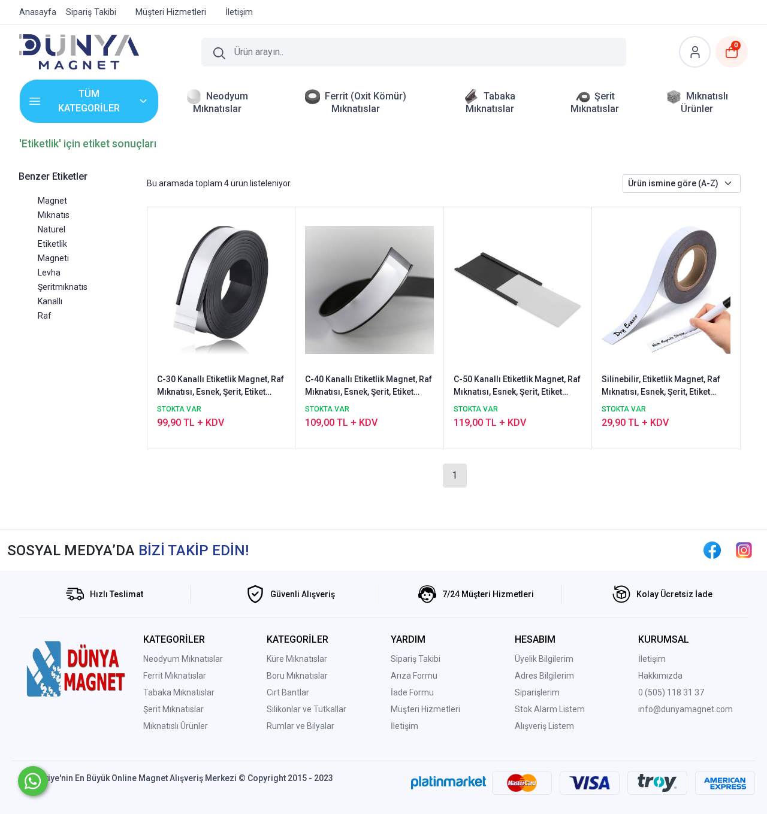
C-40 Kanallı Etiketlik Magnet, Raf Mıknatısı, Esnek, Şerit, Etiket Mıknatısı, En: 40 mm (368, 386)
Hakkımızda (660, 675)
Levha (49, 272)
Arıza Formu (414, 675)
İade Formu (412, 692)
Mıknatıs (54, 215)
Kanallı (50, 301)
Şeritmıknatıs (62, 287)
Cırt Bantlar (288, 692)
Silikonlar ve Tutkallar (306, 709)
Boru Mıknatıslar (297, 675)
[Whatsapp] (33, 781)
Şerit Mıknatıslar (173, 709)
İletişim (404, 726)
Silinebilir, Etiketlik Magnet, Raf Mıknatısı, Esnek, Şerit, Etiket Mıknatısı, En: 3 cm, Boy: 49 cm (661, 386)
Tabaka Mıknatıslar (179, 692)
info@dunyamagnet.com (685, 709)
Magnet (52, 200)
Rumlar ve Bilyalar (300, 726)
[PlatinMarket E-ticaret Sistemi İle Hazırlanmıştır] (448, 782)
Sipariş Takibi (415, 659)
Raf (45, 315)
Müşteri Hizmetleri (425, 709)
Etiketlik (52, 244)
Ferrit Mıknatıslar (174, 675)
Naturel (51, 229)
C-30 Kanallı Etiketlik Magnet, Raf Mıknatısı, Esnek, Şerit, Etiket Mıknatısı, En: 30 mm (220, 386)
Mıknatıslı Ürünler (175, 726)
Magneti (53, 258)
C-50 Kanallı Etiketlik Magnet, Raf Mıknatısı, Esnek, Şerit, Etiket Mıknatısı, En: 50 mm (517, 386)
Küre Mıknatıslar (297, 659)
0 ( (643, 692)
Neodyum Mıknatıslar (183, 659)
